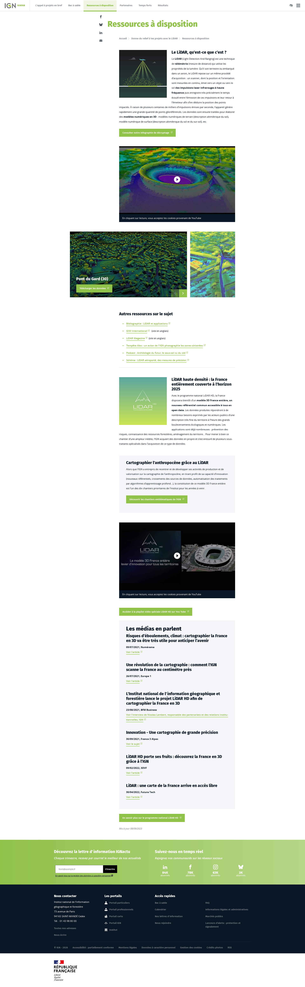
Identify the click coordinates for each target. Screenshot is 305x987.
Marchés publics (214, 916)
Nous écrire (60, 935)
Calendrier (160, 909)
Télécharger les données (96, 288)
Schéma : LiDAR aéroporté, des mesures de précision (156, 360)
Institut (113, 929)
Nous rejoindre (163, 923)
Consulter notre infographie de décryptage (145, 132)
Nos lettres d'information (169, 916)
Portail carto (116, 916)
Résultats (163, 5)
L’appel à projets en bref (48, 5)
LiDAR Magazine (135, 338)
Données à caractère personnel (158, 947)
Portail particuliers (119, 902)
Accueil (123, 38)
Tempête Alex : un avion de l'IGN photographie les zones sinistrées (164, 345)
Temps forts (145, 5)
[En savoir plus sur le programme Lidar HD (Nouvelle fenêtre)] (143, 401)
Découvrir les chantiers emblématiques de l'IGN (155, 499)
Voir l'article (133, 652)
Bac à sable (74, 5)
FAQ (207, 902)
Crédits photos (215, 947)
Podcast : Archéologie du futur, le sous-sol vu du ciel (156, 353)
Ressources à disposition (100, 6)
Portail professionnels (121, 909)
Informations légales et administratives (226, 909)
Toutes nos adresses (65, 928)
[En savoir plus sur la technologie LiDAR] (143, 74)
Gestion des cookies (191, 947)
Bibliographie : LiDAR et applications (147, 323)
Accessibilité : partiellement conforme (93, 947)
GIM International (136, 331)
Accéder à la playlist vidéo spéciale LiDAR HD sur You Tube (154, 611)
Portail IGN (115, 923)
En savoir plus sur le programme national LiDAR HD (150, 817)
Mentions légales (128, 947)
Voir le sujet (133, 744)
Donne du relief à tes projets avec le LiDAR (154, 38)
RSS (230, 947)
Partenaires (126, 5)
